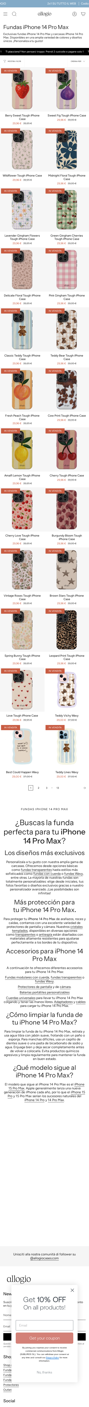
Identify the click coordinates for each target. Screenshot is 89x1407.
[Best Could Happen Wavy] (22, 746)
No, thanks (44, 1372)
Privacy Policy (52, 1357)
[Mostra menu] (5, 14)
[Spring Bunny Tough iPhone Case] (22, 630)
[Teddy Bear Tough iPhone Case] (66, 329)
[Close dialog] (72, 1290)
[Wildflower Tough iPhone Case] (22, 149)
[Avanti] (75, 788)
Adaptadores (63, 1002)
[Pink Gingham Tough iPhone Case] (66, 269)
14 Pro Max (56, 1100)
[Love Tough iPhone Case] (22, 689)
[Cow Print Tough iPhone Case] (66, 389)
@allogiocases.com (44, 1258)
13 (58, 787)
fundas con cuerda (47, 874)
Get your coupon (44, 1338)
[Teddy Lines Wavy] (66, 746)
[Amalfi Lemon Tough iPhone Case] (22, 449)
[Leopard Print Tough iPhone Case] (66, 630)
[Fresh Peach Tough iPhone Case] (22, 389)
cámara (65, 987)
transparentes (25, 934)
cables (80, 1002)
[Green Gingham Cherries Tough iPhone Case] (66, 209)
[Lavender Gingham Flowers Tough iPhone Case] (22, 209)
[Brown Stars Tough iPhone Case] (66, 569)
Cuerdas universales (20, 998)
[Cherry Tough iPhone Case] (66, 449)
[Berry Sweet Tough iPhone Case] (22, 89)
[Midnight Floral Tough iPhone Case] (66, 149)
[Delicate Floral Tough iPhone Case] (22, 269)
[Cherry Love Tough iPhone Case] (22, 509)
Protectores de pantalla (35, 987)
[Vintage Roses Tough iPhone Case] (22, 569)
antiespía (46, 934)
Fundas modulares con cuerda (27, 977)
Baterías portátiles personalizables (45, 992)
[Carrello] (83, 14)
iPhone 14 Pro (34, 1100)
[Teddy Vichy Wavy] (66, 689)
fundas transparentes (36, 870)
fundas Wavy (73, 874)
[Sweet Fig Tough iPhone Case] (66, 89)
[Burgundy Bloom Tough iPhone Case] (66, 509)
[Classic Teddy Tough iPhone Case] (22, 329)
